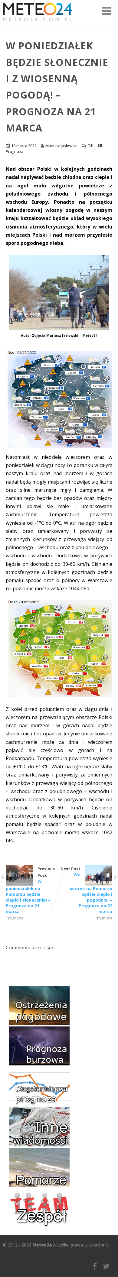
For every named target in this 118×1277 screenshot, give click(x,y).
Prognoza (14, 151)
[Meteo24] (37, 22)
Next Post (86, 890)
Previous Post (30, 890)
